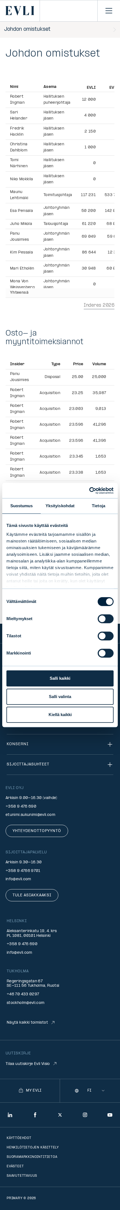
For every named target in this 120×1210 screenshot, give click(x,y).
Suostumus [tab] (21, 505)
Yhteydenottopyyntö (37, 831)
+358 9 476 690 (21, 807)
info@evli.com (18, 879)
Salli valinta (60, 696)
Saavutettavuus (22, 1176)
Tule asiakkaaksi (32, 895)
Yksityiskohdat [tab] (60, 505)
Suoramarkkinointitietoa (32, 1157)
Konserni (17, 744)
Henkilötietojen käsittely (33, 1147)
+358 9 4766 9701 (23, 871)
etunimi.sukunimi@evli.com (30, 815)
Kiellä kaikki (60, 714)
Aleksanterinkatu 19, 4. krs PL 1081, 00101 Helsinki (32, 933)
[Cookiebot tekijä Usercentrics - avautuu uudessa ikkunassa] (89, 490)
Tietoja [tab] (98, 505)
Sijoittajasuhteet (28, 764)
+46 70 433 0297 (23, 994)
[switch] (106, 618)
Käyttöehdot (19, 1138)
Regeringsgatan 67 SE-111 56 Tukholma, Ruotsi (33, 983)
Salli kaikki (60, 678)
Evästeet (15, 1166)
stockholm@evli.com (25, 1003)
